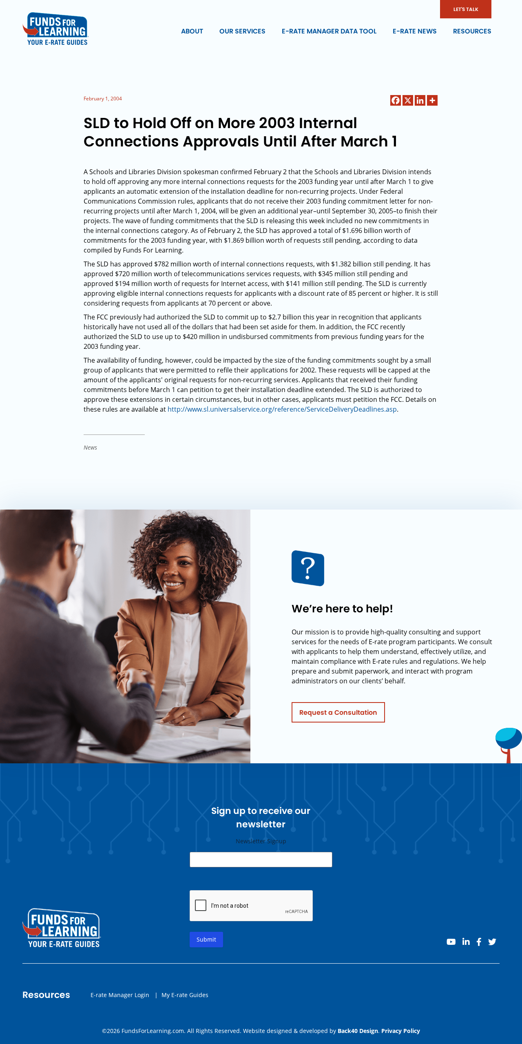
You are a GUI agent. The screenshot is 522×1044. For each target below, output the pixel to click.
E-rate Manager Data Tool (329, 31)
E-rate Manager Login (120, 995)
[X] (408, 100)
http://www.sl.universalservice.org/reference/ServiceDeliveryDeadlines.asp (282, 409)
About (192, 31)
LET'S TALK (465, 9)
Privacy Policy (400, 1031)
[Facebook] (395, 100)
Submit (206, 939)
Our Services (242, 31)
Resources (472, 31)
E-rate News (415, 31)
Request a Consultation (338, 712)
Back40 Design (358, 1031)
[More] (432, 100)
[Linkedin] (420, 100)
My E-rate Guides (184, 995)
